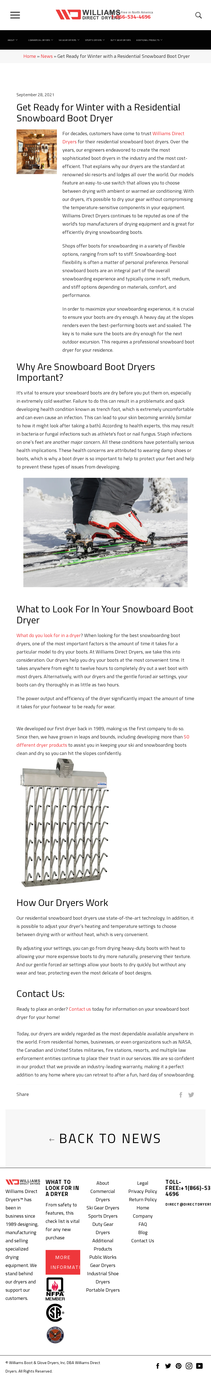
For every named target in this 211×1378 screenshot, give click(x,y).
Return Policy (143, 1199)
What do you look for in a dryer (48, 635)
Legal (142, 1183)
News (47, 56)
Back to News (108, 1138)
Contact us (80, 1009)
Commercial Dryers (39, 40)
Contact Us (142, 1240)
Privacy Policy (142, 1191)
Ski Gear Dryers (68, 40)
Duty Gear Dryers (121, 40)
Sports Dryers (93, 40)
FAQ (142, 1224)
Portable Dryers (103, 1290)
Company (143, 1216)
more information (65, 1262)
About (12, 40)
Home (29, 56)
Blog (143, 1232)
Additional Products (148, 40)
